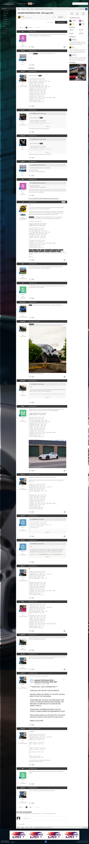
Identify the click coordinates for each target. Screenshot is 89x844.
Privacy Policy (7, 842)
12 (23, 529)
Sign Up (30, 3)
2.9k (23, 315)
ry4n (23, 31)
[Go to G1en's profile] (23, 270)
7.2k (23, 85)
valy (41, 519)
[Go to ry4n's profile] (23, 38)
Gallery (6, 19)
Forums (6, 13)
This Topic (82, 3)
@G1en (42, 249)
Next (31, 27)
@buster (58, 251)
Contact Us (12, 842)
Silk (22, 283)
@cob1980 (36, 251)
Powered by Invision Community (82, 842)
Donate (4, 33)
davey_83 (23, 71)
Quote (33, 46)
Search (6, 30)
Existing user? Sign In (22, 3)
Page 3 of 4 (38, 27)
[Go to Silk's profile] (23, 289)
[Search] (87, 3)
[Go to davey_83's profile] (23, 78)
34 (23, 123)
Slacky (22, 601)
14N (23, 16)
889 (23, 277)
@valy (30, 249)
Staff (6, 21)
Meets (30, 17)
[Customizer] (33, 3)
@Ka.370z (35, 53)
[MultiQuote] (30, 47)
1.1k (23, 64)
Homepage (7, 10)
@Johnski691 (53, 251)
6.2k (23, 217)
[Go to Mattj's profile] (23, 413)
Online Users (7, 23)
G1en (23, 263)
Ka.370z (22, 110)
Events (6, 17)
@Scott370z (41, 251)
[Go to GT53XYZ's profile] (23, 522)
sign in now (43, 813)
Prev (20, 27)
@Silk (39, 249)
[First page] (18, 27)
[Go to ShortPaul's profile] (23, 142)
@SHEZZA (61, 249)
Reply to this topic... (27, 818)
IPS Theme (2, 841)
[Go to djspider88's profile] (23, 328)
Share (55, 17)
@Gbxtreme (47, 251)
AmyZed (23, 50)
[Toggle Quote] (30, 113)
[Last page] (33, 27)
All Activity (6, 28)
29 (23, 296)
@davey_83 (31, 217)
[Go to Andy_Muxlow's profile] (23, 309)
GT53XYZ (23, 515)
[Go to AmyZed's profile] (23, 57)
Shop (6, 15)
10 (23, 45)
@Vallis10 (31, 251)
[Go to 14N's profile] (19, 17)
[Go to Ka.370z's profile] (23, 116)
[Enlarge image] (47, 700)
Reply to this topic (61, 22)
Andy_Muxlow (23, 302)
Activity (4, 26)
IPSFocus (7, 841)
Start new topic (50, 22)
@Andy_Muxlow (48, 249)
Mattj (22, 406)
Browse (4, 8)
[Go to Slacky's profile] (23, 608)
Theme (2, 842)
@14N (40, 75)
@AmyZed (35, 249)
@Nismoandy (55, 249)
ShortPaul (23, 135)
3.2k (23, 149)
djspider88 (22, 321)
